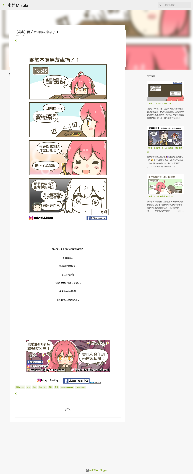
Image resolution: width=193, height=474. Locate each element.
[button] (16, 41)
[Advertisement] (67, 444)
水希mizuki (20, 387)
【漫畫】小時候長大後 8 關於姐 (160, 196)
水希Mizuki (17, 5)
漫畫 (56, 387)
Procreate (80, 387)
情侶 (34, 387)
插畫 (50, 387)
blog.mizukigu (67, 387)
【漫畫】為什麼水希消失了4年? (160, 103)
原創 (28, 387)
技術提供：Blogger (98, 470)
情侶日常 (42, 387)
